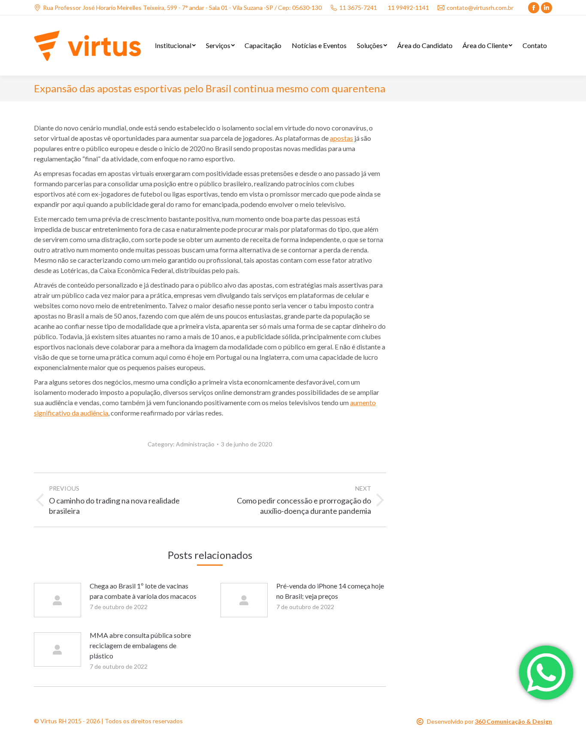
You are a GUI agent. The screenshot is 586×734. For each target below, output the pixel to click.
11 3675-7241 (358, 7)
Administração (195, 444)
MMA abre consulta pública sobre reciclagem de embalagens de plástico (140, 645)
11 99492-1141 (408, 7)
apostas (341, 138)
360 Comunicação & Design (513, 721)
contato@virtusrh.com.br (480, 7)
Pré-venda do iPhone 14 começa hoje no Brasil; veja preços (330, 591)
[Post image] (57, 600)
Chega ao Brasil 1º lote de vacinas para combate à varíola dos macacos (143, 591)
